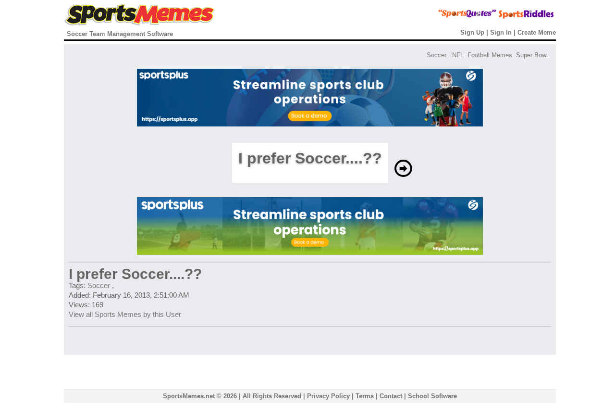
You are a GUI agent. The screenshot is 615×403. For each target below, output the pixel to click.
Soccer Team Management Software (120, 34)
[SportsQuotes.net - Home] (449, 17)
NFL (458, 55)
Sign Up (472, 32)
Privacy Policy (328, 396)
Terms (365, 396)
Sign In (501, 32)
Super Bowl (532, 55)
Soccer (436, 55)
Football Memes (489, 55)
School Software (432, 396)
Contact (391, 396)
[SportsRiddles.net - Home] (518, 17)
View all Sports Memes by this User (125, 314)
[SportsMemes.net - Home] (139, 23)
